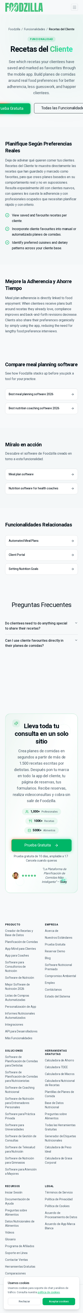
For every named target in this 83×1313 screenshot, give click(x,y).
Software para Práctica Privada (20, 1116)
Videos (9, 1233)
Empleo (50, 983)
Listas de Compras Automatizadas (17, 998)
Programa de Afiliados (19, 1246)
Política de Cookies (57, 1206)
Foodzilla (14, 29)
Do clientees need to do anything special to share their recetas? (36, 626)
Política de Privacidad (59, 1199)
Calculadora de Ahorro (59, 1060)
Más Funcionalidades (18, 1038)
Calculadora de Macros (59, 1074)
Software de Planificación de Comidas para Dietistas (21, 1061)
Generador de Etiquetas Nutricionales (60, 1138)
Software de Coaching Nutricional (19, 1090)
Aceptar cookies (59, 1301)
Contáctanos (53, 990)
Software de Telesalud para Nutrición (20, 1149)
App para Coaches (17, 956)
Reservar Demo (55, 951)
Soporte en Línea (16, 1253)
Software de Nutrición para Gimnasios (19, 1160)
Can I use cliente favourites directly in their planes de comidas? (34, 643)
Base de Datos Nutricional (54, 1105)
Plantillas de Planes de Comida (59, 1094)
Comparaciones (15, 1273)
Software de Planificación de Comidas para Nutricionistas (21, 1076)
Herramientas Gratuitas (20, 1267)
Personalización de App (20, 1007)
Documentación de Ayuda (17, 1201)
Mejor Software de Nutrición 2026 (17, 987)
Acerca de (51, 931)
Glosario (10, 1239)
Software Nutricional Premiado (58, 967)
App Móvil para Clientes (20, 949)
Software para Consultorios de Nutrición (15, 966)
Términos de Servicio (59, 1192)
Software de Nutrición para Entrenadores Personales (19, 1103)
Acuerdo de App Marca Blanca (60, 1226)
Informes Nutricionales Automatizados (20, 1016)
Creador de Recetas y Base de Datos (19, 933)
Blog (48, 958)
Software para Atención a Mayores (21, 1171)
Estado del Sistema (57, 996)
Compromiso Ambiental (60, 976)
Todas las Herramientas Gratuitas (60, 1127)
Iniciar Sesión (13, 1192)
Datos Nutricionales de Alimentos (19, 1223)
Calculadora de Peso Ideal (58, 1149)
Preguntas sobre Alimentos (56, 1116)
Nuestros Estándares (58, 938)
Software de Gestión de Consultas (20, 1138)
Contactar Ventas (16, 1260)
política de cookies (49, 1292)
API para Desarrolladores (21, 1031)
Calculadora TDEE (56, 1067)
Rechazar (24, 1301)
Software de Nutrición (19, 978)
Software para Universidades (14, 1127)
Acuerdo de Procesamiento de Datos (61, 1215)
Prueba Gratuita (37, 845)
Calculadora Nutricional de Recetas (60, 1083)
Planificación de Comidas (21, 942)
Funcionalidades (34, 29)
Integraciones (14, 1025)
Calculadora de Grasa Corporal (58, 1160)
